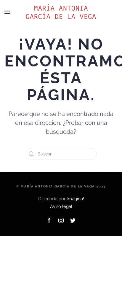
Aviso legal (61, 206)
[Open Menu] (7, 12)
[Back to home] (61, 12)
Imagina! (75, 198)
